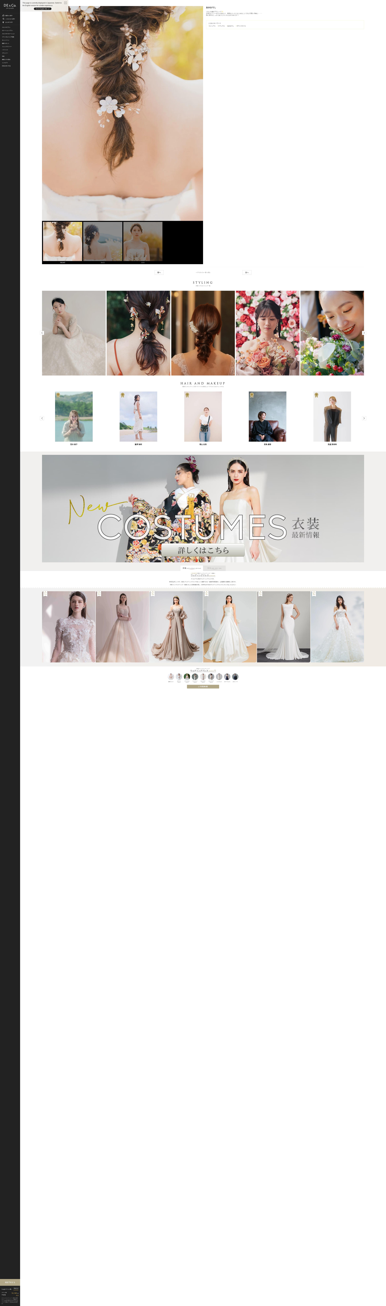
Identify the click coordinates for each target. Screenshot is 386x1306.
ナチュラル (221, 26)
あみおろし (230, 26)
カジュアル (212, 26)
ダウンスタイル (241, 26)
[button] (42, 333)
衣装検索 (204, 686)
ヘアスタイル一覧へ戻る (203, 272)
